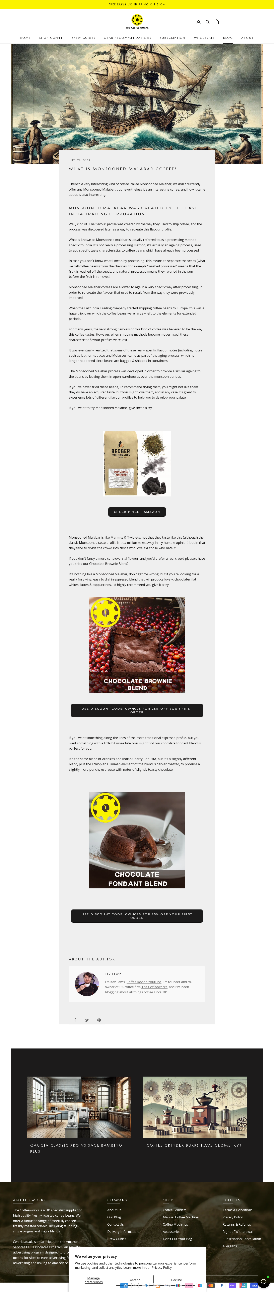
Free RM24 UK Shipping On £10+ (137, 4)
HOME (25, 38)
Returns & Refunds (237, 1224)
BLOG (228, 38)
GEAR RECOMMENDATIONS (127, 38)
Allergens (230, 1246)
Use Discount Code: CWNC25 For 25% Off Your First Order (137, 710)
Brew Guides (116, 1239)
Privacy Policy (233, 1217)
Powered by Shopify (31, 1289)
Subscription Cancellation (242, 1239)
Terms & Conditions (238, 1210)
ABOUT (247, 38)
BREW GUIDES (84, 38)
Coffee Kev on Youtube (144, 982)
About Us (114, 1210)
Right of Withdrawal (238, 1231)
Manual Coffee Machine (181, 1217)
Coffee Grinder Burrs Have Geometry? (194, 1145)
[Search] (208, 22)
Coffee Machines (175, 1224)
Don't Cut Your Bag (177, 1239)
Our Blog (114, 1217)
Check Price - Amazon (137, 512)
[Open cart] (217, 21)
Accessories (171, 1231)
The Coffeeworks (154, 987)
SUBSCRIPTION (173, 38)
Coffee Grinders (175, 1210)
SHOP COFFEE (51, 38)
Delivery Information (123, 1231)
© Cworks (23, 1283)
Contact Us (115, 1224)
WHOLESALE (204, 38)
